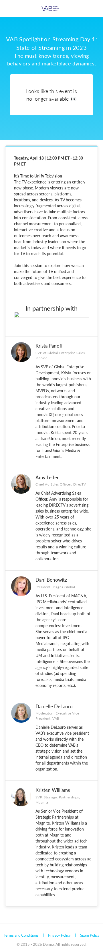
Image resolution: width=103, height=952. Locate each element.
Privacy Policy (59, 935)
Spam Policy (90, 935)
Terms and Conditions (21, 935)
